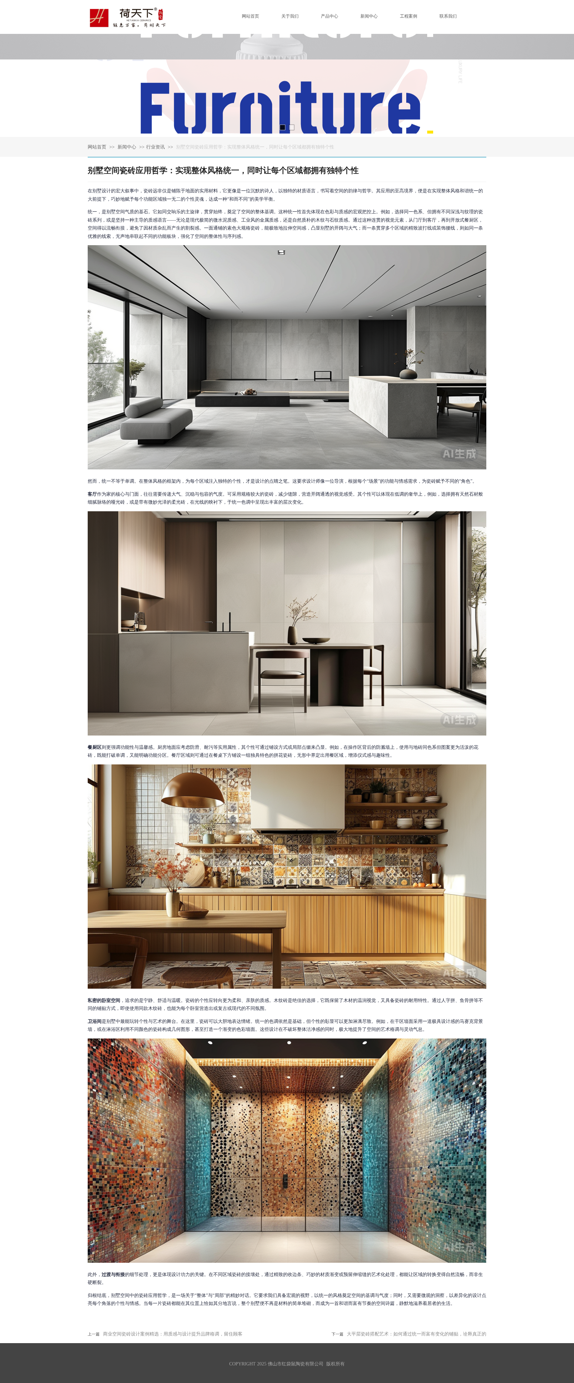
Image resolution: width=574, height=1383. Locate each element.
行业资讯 (155, 147)
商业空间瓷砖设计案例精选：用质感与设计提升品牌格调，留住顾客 (172, 1334)
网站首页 (97, 147)
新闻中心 (128, 147)
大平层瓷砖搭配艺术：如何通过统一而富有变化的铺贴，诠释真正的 (416, 1334)
